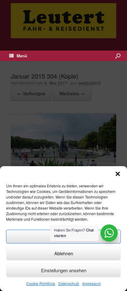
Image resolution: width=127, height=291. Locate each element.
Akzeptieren (63, 236)
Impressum (91, 283)
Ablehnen (63, 253)
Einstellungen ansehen (63, 270)
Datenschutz (68, 283)
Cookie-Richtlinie (40, 283)
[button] (118, 174)
